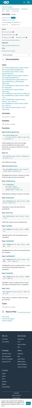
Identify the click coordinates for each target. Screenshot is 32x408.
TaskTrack (9, 213)
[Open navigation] (28, 2)
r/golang (4, 381)
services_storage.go (8, 318)
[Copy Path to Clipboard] (17, 11)
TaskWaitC (9, 273)
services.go (5, 316)
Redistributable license (9, 34)
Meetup (4, 384)
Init (6, 153)
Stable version (21, 37)
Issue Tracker (21, 359)
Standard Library (6, 353)
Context (14, 137)
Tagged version (7, 37)
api (3, 11)
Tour (19, 341)
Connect (5, 370)
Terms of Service (16, 395)
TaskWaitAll (9, 241)
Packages (5, 350)
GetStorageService (12, 132)
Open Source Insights (9, 51)
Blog (19, 356)
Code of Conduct (22, 367)
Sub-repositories (6, 356)
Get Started (22, 336)
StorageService (8, 139)
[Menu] (16, 55)
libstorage (24, 9)
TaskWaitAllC (10, 256)
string (23, 137)
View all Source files (23, 312)
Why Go (4, 336)
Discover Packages (7, 7)
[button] (2, 32)
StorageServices (11, 166)
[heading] (7, 2)
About (20, 350)
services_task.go (7, 320)
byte (12, 189)
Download (20, 353)
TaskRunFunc (15, 188)
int (6, 202)
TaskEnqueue (10, 181)
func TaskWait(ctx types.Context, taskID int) (15, 93)
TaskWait (8, 226)
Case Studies (5, 341)
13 (5, 24)
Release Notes (21, 361)
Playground (21, 339)
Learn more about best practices (11, 40)
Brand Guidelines (22, 364)
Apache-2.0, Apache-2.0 (13, 22)
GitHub (4, 376)
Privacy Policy (16, 398)
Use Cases (5, 339)
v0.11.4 (6, 17)
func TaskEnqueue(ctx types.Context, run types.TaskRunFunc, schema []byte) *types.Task (15, 81)
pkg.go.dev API (6, 361)
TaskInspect (9, 198)
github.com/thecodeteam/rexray (10, 9)
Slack (3, 379)
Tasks (7, 288)
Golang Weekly (6, 386)
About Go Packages (7, 359)
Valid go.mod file (8, 32)
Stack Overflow (22, 344)
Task (21, 189)
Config (6, 158)
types (9, 137)
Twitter (4, 373)
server (7, 11)
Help (19, 347)
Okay (28, 403)
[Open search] (24, 2)
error (11, 158)
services (14, 11)
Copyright (16, 393)
